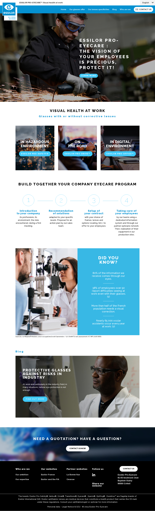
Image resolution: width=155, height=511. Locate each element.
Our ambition (22, 475)
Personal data (53, 507)
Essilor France (48, 475)
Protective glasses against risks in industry (47, 374)
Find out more (35, 399)
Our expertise (22, 479)
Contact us (145, 9)
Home (63, 10)
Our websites (49, 469)
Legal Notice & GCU (71, 507)
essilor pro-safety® (35, 154)
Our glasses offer (77, 10)
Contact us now (77, 448)
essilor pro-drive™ (77, 154)
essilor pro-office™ (120, 154)
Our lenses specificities (98, 10)
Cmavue (71, 479)
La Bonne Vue (73, 475)
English (145, 3)
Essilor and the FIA (50, 479)
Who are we (125, 10)
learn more (88, 78)
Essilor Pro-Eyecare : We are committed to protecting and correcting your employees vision (106, 54)
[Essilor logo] (11, 6)
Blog (114, 10)
